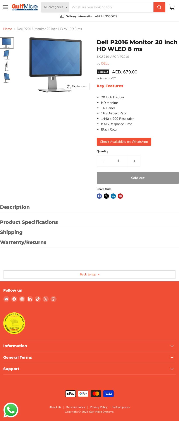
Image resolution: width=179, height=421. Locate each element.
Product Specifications (29, 222)
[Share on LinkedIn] (113, 196)
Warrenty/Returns (23, 242)
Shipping (11, 232)
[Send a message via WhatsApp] (11, 410)
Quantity (102, 151)
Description (15, 207)
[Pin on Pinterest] (120, 196)
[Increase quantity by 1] (134, 161)
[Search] (159, 7)
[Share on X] (106, 196)
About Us (55, 407)
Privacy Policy (99, 407)
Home (7, 29)
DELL (105, 63)
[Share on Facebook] (99, 196)
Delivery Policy (75, 407)
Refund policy (121, 407)
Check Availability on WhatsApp (124, 141)
